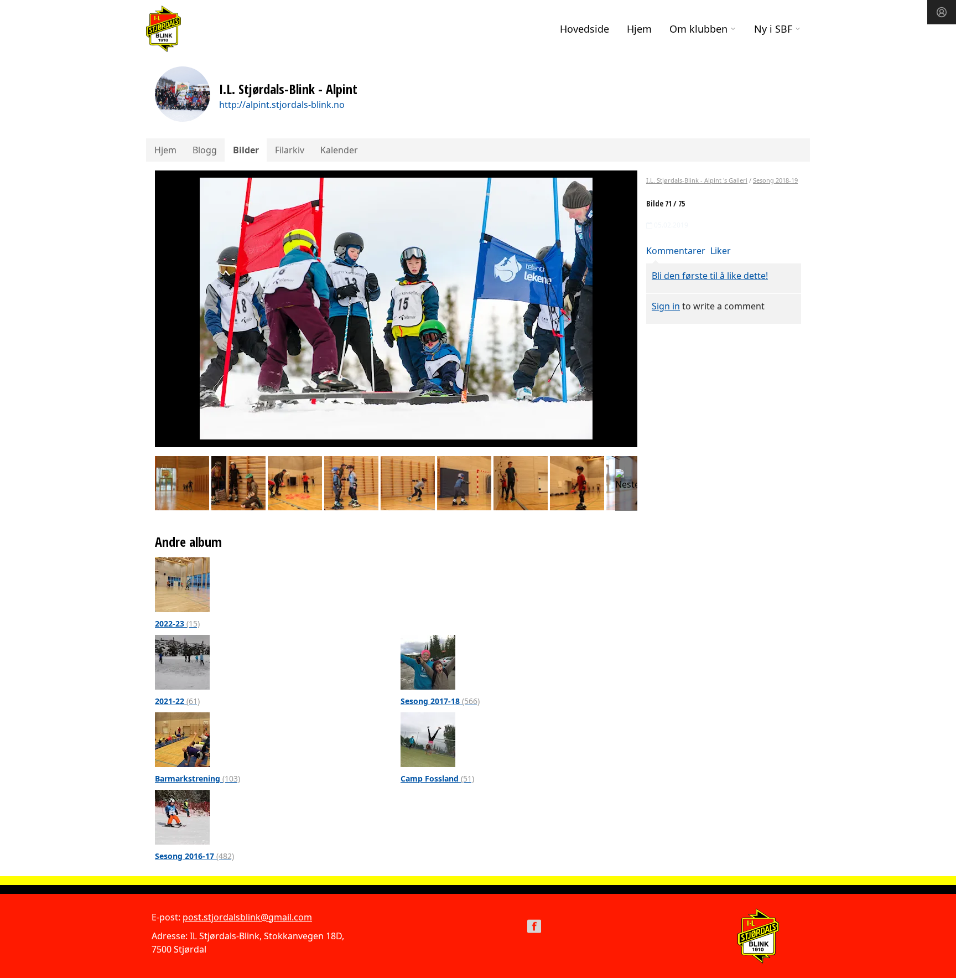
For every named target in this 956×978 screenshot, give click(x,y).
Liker (720, 251)
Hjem (639, 28)
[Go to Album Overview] (182, 584)
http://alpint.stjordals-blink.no (282, 105)
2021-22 (177, 701)
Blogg (205, 150)
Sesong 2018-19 (775, 180)
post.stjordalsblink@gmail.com (247, 917)
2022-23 (177, 623)
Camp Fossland (437, 778)
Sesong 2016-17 (194, 856)
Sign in (666, 306)
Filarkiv (289, 150)
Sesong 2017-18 (440, 701)
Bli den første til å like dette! (710, 276)
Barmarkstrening (197, 778)
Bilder (246, 150)
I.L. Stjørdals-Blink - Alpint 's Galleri (696, 180)
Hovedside (584, 28)
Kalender (339, 150)
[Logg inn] (942, 12)
